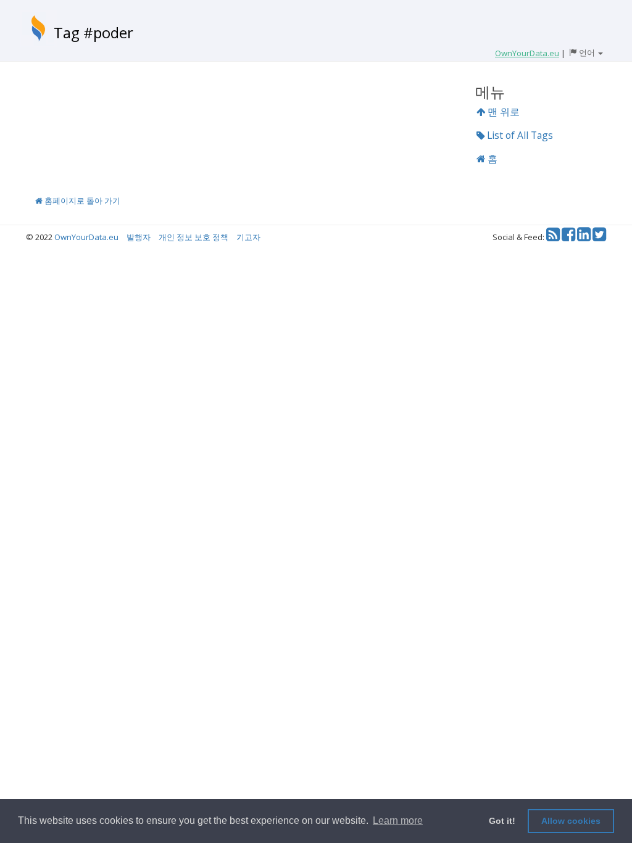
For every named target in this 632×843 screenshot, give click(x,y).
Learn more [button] (398, 820)
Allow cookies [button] (571, 821)
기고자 (248, 237)
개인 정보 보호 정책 (193, 237)
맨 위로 (502, 111)
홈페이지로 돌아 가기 (81, 200)
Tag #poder (93, 32)
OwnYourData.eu (86, 237)
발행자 (139, 237)
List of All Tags (518, 135)
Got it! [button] (502, 821)
